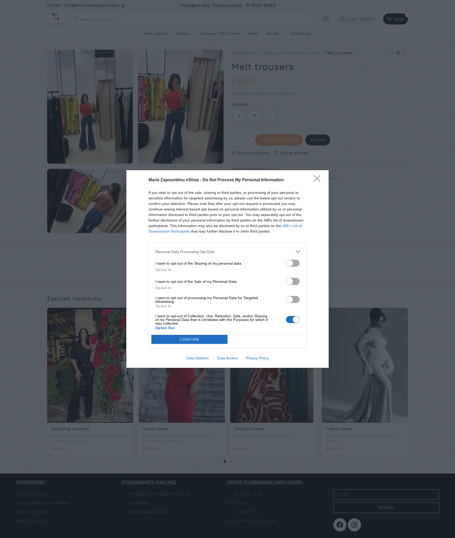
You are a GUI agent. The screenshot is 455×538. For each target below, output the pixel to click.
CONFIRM (189, 339)
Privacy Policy (257, 358)
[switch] (293, 263)
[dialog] (227, 269)
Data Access (227, 358)
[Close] (319, 180)
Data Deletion (197, 358)
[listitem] (227, 251)
